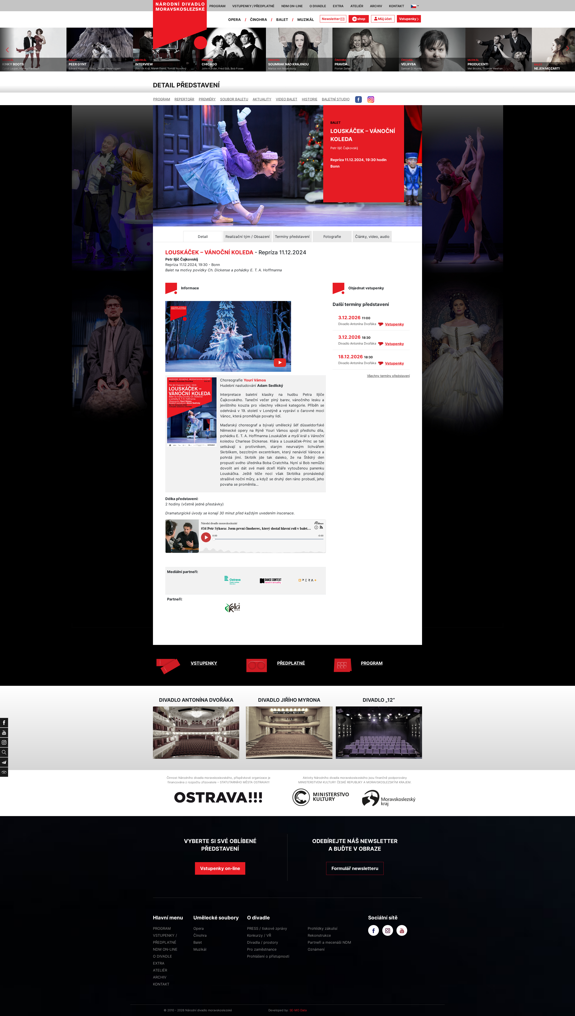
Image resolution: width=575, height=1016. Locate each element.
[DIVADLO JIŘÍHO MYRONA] (289, 732)
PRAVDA (274, 64)
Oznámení (316, 949)
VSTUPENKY (204, 663)
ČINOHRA (258, 19)
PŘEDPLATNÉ (291, 663)
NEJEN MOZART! (480, 68)
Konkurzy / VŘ (259, 935)
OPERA (234, 19)
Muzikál (199, 949)
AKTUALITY (262, 99)
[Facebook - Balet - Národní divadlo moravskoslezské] (358, 99)
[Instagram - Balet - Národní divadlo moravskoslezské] (370, 99)
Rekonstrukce (319, 935)
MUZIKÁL (305, 19)
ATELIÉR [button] (356, 6)
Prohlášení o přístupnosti (268, 956)
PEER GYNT (11, 64)
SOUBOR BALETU (234, 99)
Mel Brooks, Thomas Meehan (418, 68)
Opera (198, 928)
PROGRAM (161, 99)
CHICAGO (142, 64)
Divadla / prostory (262, 942)
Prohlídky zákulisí (322, 928)
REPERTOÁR (184, 99)
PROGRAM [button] (217, 6)
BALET (282, 19)
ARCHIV (159, 977)
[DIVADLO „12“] (379, 732)
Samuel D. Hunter (345, 68)
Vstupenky (408, 19)
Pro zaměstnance (261, 949)
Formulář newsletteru (355, 868)
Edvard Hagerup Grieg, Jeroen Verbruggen (28, 68)
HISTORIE (309, 99)
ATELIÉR (160, 970)
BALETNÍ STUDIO (335, 99)
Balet (197, 942)
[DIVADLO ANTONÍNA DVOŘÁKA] (196, 732)
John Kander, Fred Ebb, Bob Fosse (156, 68)
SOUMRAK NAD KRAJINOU (222, 64)
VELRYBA (342, 64)
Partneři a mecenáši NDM (329, 942)
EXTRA (158, 963)
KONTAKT (161, 984)
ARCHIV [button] (376, 6)
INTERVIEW (77, 64)
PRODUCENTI (411, 64)
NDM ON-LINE (165, 949)
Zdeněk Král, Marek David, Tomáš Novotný (94, 68)
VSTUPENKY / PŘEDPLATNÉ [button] (253, 6)
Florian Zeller (276, 68)
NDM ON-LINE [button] (292, 6)
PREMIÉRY (207, 99)
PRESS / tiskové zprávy (267, 928)
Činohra (200, 935)
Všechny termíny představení (388, 376)
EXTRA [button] (338, 6)
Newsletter (331, 19)
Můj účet (384, 19)
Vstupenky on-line (220, 868)
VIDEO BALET (286, 99)
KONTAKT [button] (396, 6)
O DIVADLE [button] (318, 6)
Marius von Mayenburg (215, 68)
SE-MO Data (298, 1010)
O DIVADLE (162, 956)
